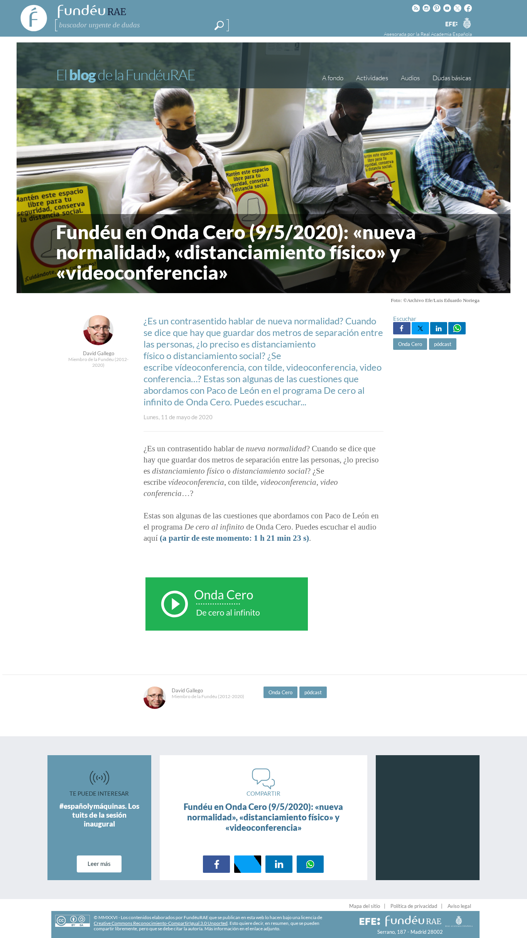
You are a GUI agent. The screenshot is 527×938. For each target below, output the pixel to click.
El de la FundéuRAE (125, 75)
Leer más (99, 863)
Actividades (372, 78)
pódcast (442, 344)
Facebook (401, 328)
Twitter (420, 328)
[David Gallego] (98, 342)
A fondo (332, 78)
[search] (219, 25)
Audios (410, 78)
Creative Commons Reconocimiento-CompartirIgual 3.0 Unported (161, 923)
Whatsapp (457, 328)
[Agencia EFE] (451, 24)
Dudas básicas (451, 78)
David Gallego (98, 353)
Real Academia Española (446, 34)
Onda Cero (410, 344)
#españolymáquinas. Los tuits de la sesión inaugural (99, 814)
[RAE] (467, 23)
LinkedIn (439, 328)
